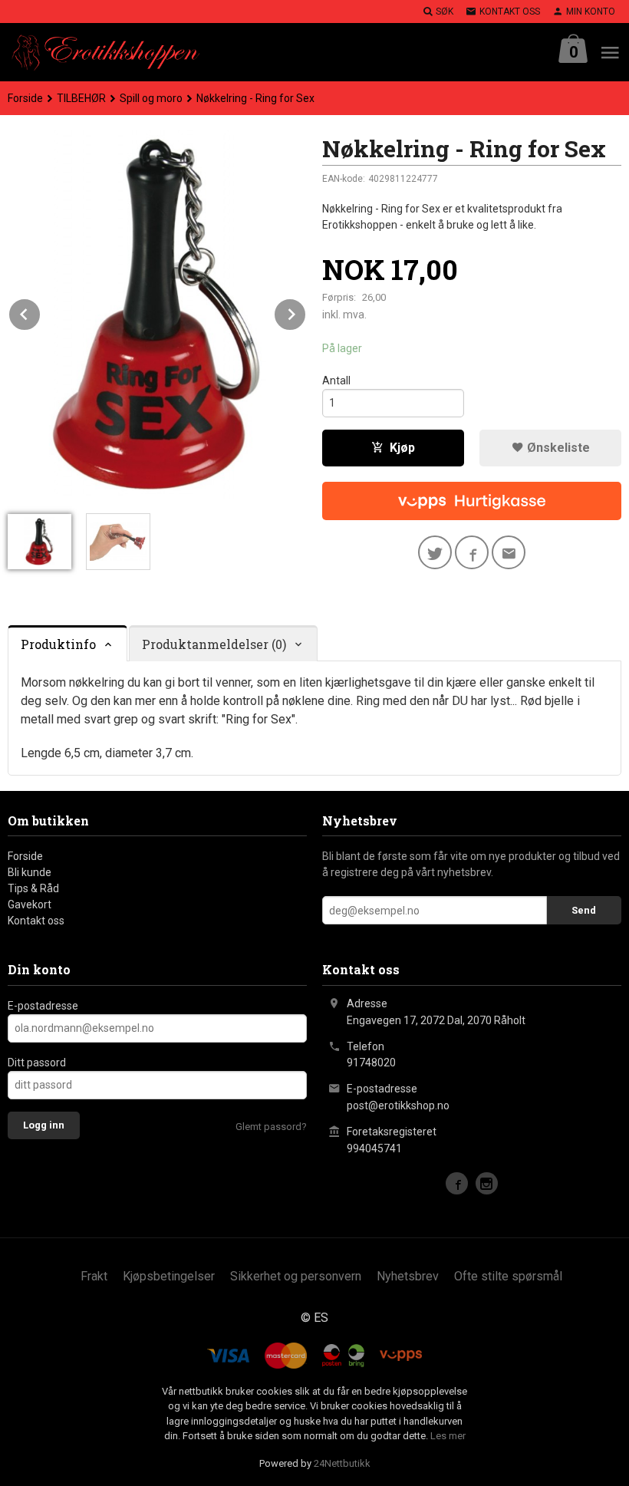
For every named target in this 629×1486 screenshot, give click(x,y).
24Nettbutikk (342, 1463)
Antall (336, 380)
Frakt (94, 1276)
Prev (40, 311)
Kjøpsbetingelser (169, 1276)
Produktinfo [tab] (58, 644)
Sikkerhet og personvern (295, 1276)
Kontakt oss (36, 920)
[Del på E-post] (508, 552)
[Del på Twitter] (435, 552)
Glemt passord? (271, 1126)
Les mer (448, 1436)
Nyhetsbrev (408, 1276)
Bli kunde (29, 872)
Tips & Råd (33, 888)
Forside (25, 98)
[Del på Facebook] (472, 552)
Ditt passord (37, 1062)
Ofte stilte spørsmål (508, 1276)
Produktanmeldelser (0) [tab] (214, 644)
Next (306, 311)
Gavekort (29, 904)
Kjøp (402, 447)
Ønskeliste (557, 447)
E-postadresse (43, 1006)
